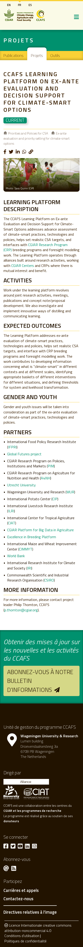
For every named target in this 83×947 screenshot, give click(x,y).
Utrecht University (21, 485)
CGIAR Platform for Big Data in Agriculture (40, 530)
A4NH (45, 478)
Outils (55, 55)
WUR (70, 492)
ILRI (11, 511)
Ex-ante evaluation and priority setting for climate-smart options (36, 138)
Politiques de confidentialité (25, 941)
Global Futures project (24, 454)
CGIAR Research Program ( (35, 247)
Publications (13, 55)
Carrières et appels (21, 891)
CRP (7, 250)
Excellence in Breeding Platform (31, 537)
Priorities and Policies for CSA (28, 133)
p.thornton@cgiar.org (21, 610)
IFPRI (12, 447)
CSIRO (49, 580)
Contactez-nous (18, 899)
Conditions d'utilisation (21, 935)
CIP (54, 499)
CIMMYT (25, 549)
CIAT (11, 523)
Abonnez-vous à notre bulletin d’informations (40, 680)
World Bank (16, 556)
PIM (51, 466)
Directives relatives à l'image (30, 912)
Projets (37, 55)
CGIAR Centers (22, 265)
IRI (29, 568)
